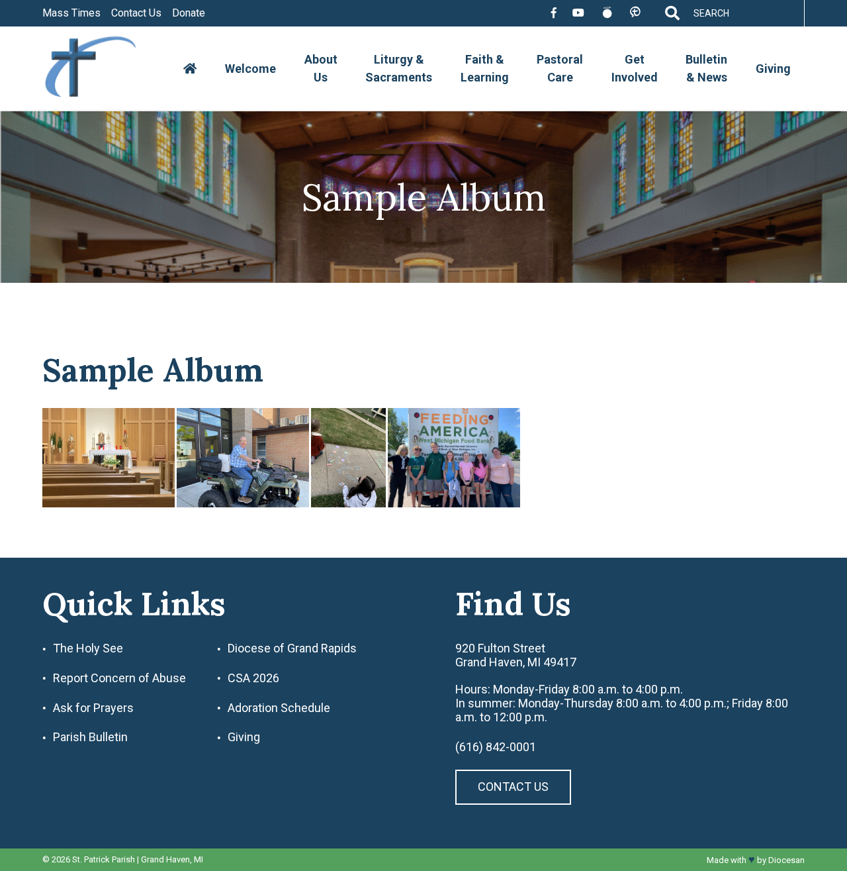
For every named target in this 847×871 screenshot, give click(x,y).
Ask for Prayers (93, 708)
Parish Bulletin (90, 737)
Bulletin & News (706, 68)
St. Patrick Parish (103, 859)
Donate (188, 13)
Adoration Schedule (279, 708)
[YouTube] (578, 13)
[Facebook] (554, 13)
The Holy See (88, 648)
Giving (773, 69)
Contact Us (136, 13)
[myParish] (635, 13)
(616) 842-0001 (495, 747)
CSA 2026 (253, 678)
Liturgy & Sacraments (398, 68)
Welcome (250, 69)
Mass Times (71, 13)
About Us (320, 68)
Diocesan (786, 860)
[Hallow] (607, 13)
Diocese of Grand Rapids (292, 648)
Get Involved (634, 68)
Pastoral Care (560, 68)
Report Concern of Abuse (119, 678)
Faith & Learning (485, 68)
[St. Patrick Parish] (100, 68)
